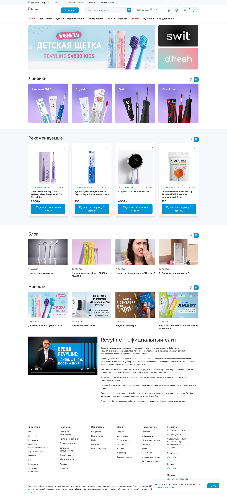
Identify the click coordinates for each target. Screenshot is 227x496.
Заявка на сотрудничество (67, 449)
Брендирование (165, 18)
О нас (30, 432)
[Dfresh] (178, 59)
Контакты (57, 2)
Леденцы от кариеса (151, 461)
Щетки (59, 18)
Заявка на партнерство (65, 433)
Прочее (122, 18)
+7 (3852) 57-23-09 (176, 430)
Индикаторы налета (151, 457)
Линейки (63, 464)
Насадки (95, 444)
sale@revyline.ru (174, 434)
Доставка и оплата (86, 2)
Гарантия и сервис (105, 2)
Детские (120, 432)
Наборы (135, 18)
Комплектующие (98, 448)
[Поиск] (129, 10)
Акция (31, 18)
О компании (70, 2)
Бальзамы (146, 432)
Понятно (213, 486)
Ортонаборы (147, 453)
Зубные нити (147, 436)
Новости (32, 455)
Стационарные (97, 432)
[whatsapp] (158, 10)
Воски (144, 448)
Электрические (124, 440)
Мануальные (122, 436)
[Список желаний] (64, 148)
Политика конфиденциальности (38, 445)
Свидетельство (34, 492)
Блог (30, 460)
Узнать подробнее (164, 487)
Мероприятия (67, 459)
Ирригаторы (44, 18)
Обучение (147, 18)
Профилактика (74, 18)
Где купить (33, 464)
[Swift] (178, 36)
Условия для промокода (34, 469)
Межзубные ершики (151, 440)
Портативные (97, 436)
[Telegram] (152, 10)
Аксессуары (122, 453)
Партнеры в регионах (69, 439)
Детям (110, 18)
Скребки (146, 444)
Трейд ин (64, 468)
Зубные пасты (94, 18)
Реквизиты (33, 440)
